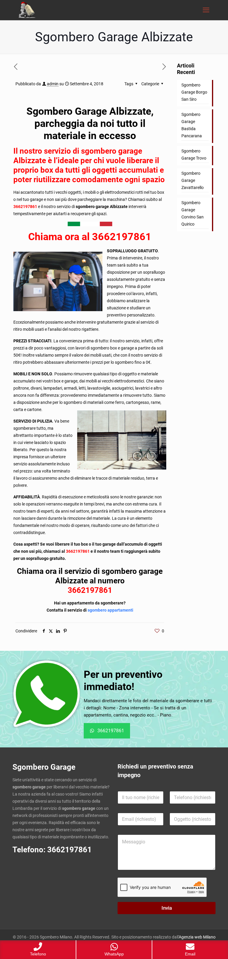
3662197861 (25, 206)
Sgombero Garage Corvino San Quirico (192, 213)
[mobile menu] (206, 10)
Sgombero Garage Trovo (193, 154)
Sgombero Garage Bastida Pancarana (191, 125)
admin (52, 83)
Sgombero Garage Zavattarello (192, 180)
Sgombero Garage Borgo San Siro (194, 92)
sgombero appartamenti (110, 610)
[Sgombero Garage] (27, 10)
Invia (167, 908)
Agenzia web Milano (197, 937)
